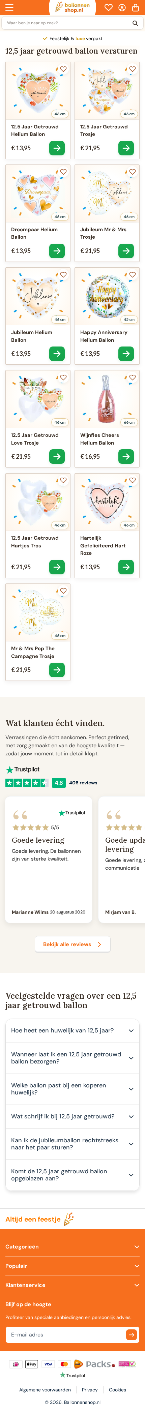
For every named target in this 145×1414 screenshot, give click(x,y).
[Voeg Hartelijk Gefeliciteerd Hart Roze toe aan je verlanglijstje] (132, 480)
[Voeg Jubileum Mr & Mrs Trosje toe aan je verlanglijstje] (132, 171)
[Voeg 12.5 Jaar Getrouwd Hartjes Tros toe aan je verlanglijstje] (63, 480)
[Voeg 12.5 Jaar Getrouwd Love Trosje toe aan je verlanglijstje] (63, 377)
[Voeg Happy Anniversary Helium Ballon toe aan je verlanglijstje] (132, 274)
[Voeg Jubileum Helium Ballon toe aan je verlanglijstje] (63, 274)
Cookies (117, 1390)
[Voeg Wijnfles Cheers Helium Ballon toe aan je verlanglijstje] (132, 377)
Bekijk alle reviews (67, 944)
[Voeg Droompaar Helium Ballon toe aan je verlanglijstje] (63, 171)
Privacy (90, 1390)
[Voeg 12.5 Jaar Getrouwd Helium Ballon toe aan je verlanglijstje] (63, 68)
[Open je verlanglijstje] (109, 7)
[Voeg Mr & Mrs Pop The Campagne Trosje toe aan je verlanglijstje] (63, 590)
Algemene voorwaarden (45, 1390)
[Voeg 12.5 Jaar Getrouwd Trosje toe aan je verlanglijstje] (132, 68)
